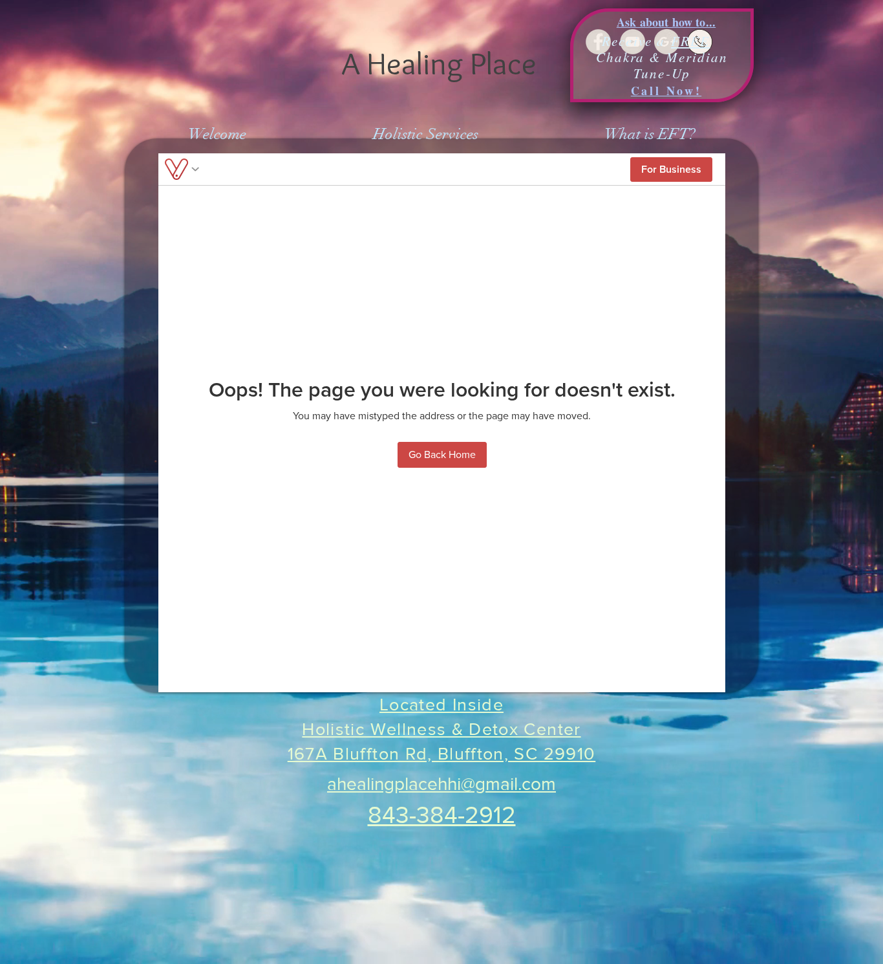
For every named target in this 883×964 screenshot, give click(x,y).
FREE (690, 41)
